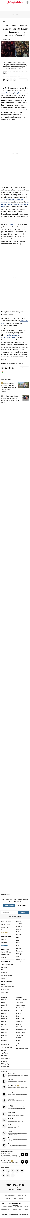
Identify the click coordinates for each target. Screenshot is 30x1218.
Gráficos (3, 1024)
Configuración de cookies (20, 1215)
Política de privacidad (13, 1214)
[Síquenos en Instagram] (13, 1171)
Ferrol (18, 940)
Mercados (19, 1037)
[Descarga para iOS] (22, 1154)
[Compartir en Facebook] (11, 79)
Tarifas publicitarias (7, 964)
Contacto (4, 978)
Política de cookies (24, 1214)
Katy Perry (18, 93)
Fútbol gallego (5, 1064)
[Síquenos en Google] (13, 1175)
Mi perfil (3, 939)
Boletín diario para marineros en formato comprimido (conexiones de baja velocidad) (16, 1106)
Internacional (5, 1010)
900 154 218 (15, 1185)
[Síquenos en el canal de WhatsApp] (8, 1175)
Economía (4, 1005)
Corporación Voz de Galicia (9, 1195)
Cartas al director (6, 952)
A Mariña (19, 926)
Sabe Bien (19, 1002)
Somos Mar (4, 1029)
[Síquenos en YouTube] (22, 1171)
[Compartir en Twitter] (14, 79)
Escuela (18, 1046)
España (3, 1007)
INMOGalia (4, 972)
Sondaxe (14, 1197)
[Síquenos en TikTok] (3, 1175)
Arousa (18, 929)
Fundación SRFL (20, 1195)
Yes (17, 1043)
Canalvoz (20, 1197)
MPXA (15, 1198)
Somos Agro (5, 1027)
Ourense (18, 948)
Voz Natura (25, 1197)
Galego (19, 916)
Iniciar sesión (22, 905)
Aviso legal (4, 1214)
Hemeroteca (4, 930)
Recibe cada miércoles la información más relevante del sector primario (16, 1100)
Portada (3, 999)
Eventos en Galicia (6, 975)
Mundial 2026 (5, 1045)
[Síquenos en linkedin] (17, 1171)
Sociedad (4, 1018)
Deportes (4, 1016)
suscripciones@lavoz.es (15, 1189)
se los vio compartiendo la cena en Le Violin (15, 204)
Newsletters (4, 942)
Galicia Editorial (21, 1198)
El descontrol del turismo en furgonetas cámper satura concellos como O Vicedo (8, 386)
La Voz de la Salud (22, 999)
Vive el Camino (20, 1027)
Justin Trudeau (7, 93)
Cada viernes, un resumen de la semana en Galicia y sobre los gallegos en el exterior (17, 1114)
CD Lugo (4, 1055)
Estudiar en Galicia (22, 1007)
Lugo (17, 945)
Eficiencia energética (7, 986)
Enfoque (18, 1024)
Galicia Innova (20, 1032)
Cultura (3, 1021)
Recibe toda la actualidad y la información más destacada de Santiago (17, 1133)
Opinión (3, 1013)
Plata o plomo (20, 1018)
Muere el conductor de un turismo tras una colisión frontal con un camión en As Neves (10, 399)
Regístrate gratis (9, 905)
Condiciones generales (9, 1215)
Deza (18, 937)
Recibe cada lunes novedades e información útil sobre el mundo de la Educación (17, 1094)
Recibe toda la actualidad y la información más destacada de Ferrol (17, 1126)
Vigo (17, 956)
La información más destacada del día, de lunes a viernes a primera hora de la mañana (18, 1075)
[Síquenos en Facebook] (3, 1171)
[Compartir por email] (7, 79)
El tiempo (4, 1040)
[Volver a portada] (15, 2)
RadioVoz (9, 1197)
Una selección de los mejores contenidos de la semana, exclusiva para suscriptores (17, 1087)
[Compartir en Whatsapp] (4, 79)
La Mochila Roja (21, 1029)
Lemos (18, 943)
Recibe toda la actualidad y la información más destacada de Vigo (17, 1139)
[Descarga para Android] (26, 1154)
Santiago (19, 953)
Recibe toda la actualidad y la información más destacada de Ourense (17, 1145)
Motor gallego (5, 1066)
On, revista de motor (22, 1048)
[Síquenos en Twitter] (8, 1171)
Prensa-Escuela (9, 1198)
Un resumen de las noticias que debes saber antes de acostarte (17, 1081)
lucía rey (3, 391)
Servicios (4, 967)
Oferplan (3, 970)
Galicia (3, 1002)
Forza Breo (4, 1061)
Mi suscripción (5, 924)
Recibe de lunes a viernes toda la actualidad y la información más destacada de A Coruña (17, 1120)
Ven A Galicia (20, 1021)
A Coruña (19, 923)
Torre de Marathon (6, 1047)
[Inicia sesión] (27, 2)
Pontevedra (19, 951)
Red (17, 1016)
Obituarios (4, 1032)
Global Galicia (20, 1005)
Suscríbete (4, 932)
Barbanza (19, 932)
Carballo (18, 934)
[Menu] (2, 2)
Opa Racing (4, 1053)
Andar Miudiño (5, 1058)
